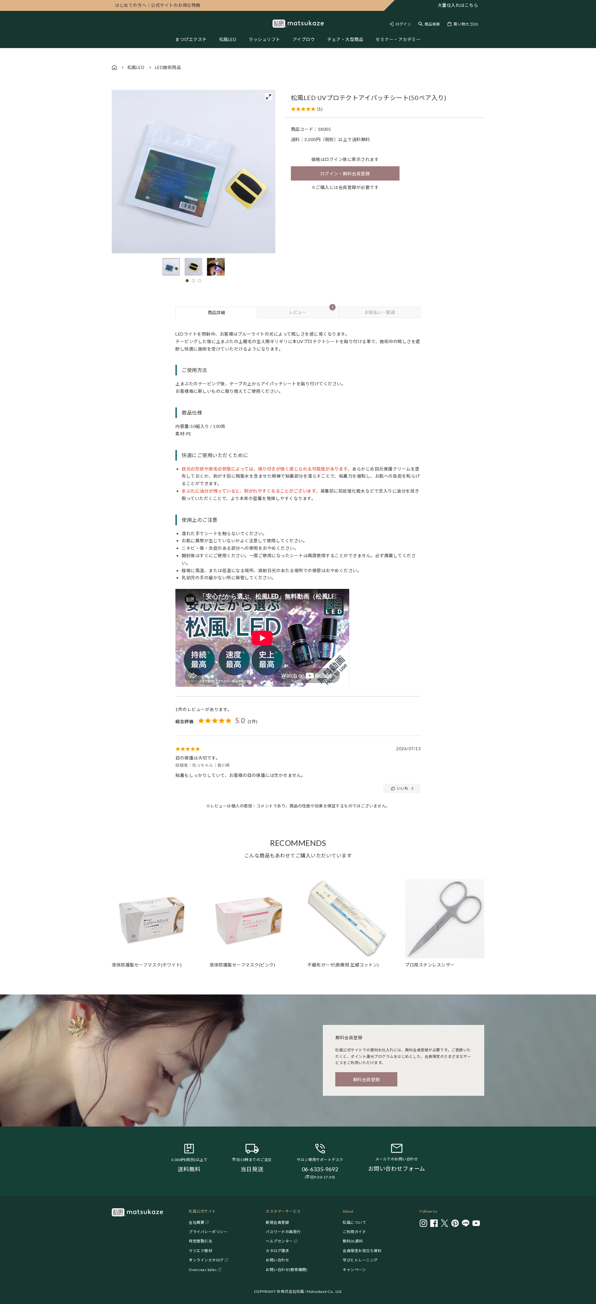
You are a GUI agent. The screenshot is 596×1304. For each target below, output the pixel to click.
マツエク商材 (200, 1250)
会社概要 (196, 1222)
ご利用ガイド (354, 1231)
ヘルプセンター (279, 1241)
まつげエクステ (191, 39)
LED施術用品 (168, 67)
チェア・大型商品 (345, 39)
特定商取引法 (200, 1241)
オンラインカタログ (206, 1260)
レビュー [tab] (311, 311)
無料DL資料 (353, 1241)
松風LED (228, 39)
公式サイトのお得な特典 (158, 5)
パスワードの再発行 (283, 1231)
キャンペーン (354, 1269)
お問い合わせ (277, 1260)
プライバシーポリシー (208, 1231)
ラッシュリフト (264, 39)
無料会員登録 (366, 1079)
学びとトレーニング (360, 1260)
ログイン (403, 24)
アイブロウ (304, 39)
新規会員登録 (277, 1222)
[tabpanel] (298, 568)
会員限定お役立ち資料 (362, 1250)
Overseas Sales (203, 1269)
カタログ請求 (277, 1250)
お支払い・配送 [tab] (379, 312)
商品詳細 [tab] (216, 312)
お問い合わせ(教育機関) (286, 1269)
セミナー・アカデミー (398, 39)
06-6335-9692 (320, 1169)
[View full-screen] (268, 96)
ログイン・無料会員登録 (345, 173)
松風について (354, 1222)
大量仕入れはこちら (458, 5)
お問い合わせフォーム (396, 1168)
